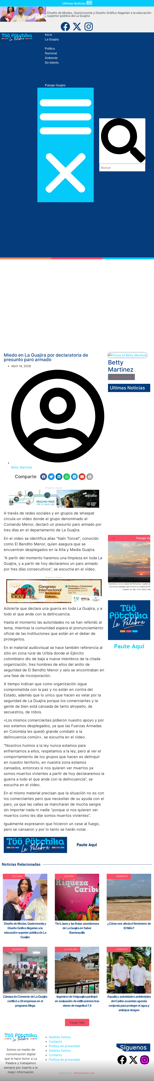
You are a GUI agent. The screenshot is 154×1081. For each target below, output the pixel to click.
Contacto (55, 1041)
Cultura (57, 81)
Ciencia (57, 67)
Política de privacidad (64, 1046)
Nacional (51, 53)
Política (50, 48)
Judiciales (59, 44)
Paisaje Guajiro (55, 85)
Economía (59, 72)
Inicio (48, 34)
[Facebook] (65, 26)
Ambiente (51, 58)
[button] (65, 145)
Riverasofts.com (85, 1073)
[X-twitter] (77, 26)
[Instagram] (88, 26)
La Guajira (52, 39)
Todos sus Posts (121, 376)
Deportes (59, 76)
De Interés (52, 62)
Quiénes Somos (60, 1037)
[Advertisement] (77, 321)
